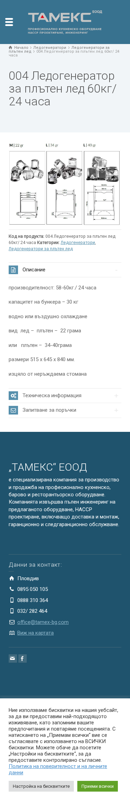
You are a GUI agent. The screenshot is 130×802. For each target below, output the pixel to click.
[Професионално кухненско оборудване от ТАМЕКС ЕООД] (65, 21)
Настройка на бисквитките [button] (41, 786)
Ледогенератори (78, 242)
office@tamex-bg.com (43, 622)
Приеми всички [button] (97, 786)
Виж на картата (35, 633)
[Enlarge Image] (65, 183)
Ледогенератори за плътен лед (41, 248)
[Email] (13, 658)
